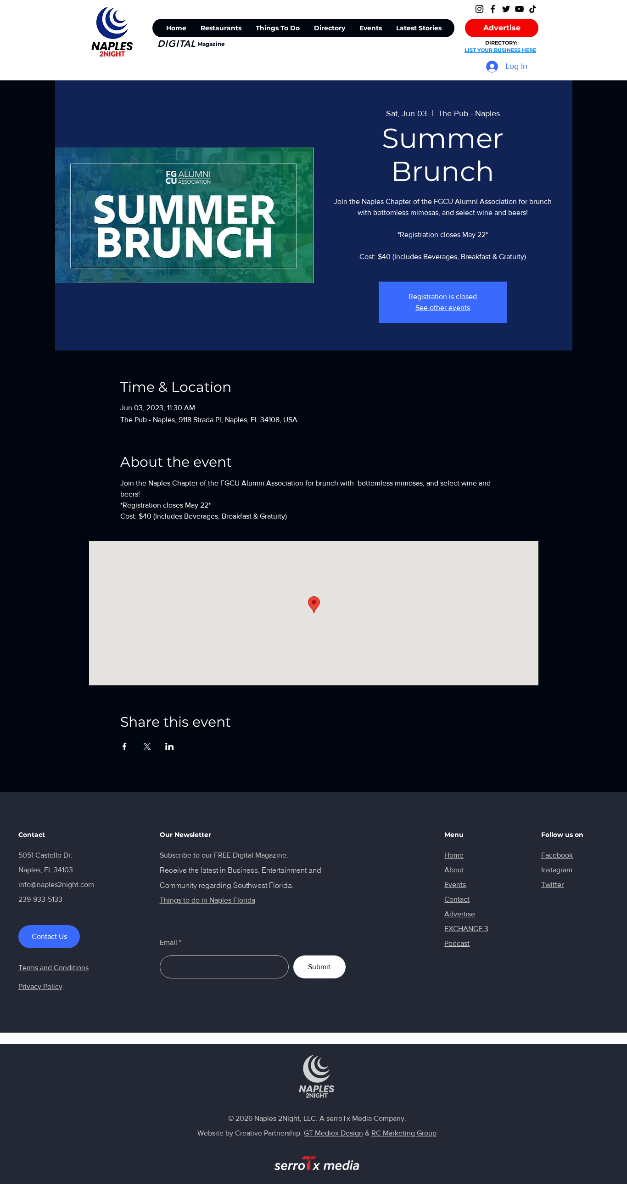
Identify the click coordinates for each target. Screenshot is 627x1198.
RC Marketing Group (404, 1133)
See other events (442, 307)
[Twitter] (506, 9)
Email (168, 942)
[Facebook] (492, 9)
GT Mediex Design (333, 1133)
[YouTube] (519, 9)
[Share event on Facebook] (124, 746)
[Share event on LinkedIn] (169, 746)
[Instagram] (479, 9)
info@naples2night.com (56, 884)
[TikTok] (532, 9)
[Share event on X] (147, 746)
